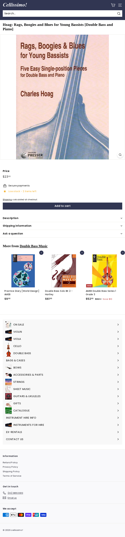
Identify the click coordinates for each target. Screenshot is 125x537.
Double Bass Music (34, 246)
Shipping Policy (11, 471)
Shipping (7, 199)
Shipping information (17, 225)
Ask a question (13, 233)
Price (6, 171)
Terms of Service (12, 475)
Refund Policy (10, 462)
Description (10, 218)
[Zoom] (120, 155)
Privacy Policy (10, 466)
